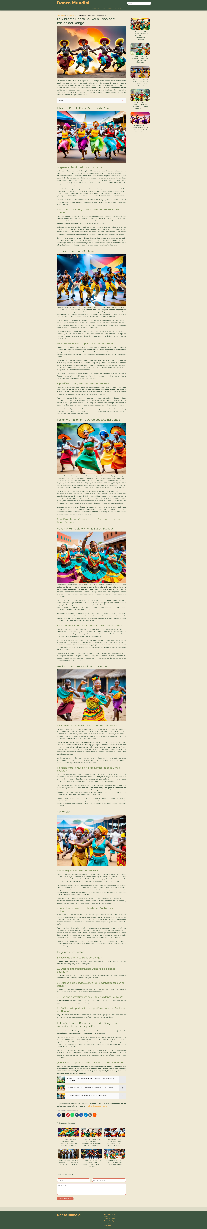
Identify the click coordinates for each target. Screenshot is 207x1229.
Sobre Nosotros (107, 8)
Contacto (118, 8)
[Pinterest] (68, 1115)
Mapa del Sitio (108, 1225)
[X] (63, 1115)
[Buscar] (149, 3)
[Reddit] (95, 1115)
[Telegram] (86, 1115)
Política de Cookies (109, 1218)
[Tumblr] (77, 1115)
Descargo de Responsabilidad (113, 1223)
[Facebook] (59, 1115)
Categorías (95, 8)
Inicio (87, 8)
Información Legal (109, 1214)
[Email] (90, 1115)
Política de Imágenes (110, 1221)
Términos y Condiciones (111, 1216)
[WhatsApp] (72, 1115)
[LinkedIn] (81, 1115)
